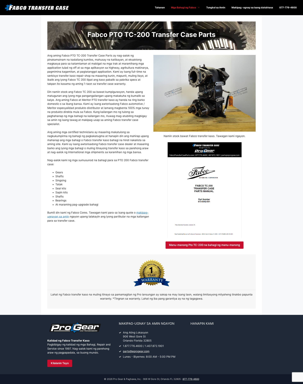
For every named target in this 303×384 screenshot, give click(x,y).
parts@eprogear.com (136, 351)
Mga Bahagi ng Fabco (183, 7)
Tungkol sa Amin (215, 7)
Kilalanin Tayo (60, 363)
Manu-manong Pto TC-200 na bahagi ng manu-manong (204, 245)
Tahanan (160, 7)
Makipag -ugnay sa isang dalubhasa (252, 7)
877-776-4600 (288, 7)
